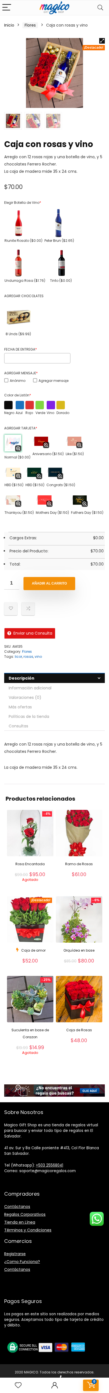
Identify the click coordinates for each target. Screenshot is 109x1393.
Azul (19, 412)
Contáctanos (17, 1206)
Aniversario (48, 453)
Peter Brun (59, 240)
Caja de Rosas (79, 1030)
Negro (9, 412)
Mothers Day (52, 512)
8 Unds (18, 334)
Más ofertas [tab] (20, 707)
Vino (50, 412)
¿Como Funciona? (22, 1261)
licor (18, 656)
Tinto (61, 280)
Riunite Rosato (23, 240)
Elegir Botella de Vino (22, 202)
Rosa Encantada (30, 864)
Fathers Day (87, 512)
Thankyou (19, 512)
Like (75, 453)
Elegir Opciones (30, 888)
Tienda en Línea (19, 1222)
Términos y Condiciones (27, 1230)
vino (38, 656)
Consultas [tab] (18, 726)
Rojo (29, 412)
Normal (17, 457)
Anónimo (17, 380)
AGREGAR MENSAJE (21, 373)
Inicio (9, 25)
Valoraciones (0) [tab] (25, 697)
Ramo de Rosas (79, 864)
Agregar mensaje (53, 380)
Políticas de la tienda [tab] (29, 716)
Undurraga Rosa (24, 280)
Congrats (60, 485)
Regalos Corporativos (25, 1214)
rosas (28, 656)
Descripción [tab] (21, 678)
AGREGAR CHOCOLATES (24, 296)
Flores (30, 25)
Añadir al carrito (49, 583)
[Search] (100, 7)
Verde (40, 412)
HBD (13, 485)
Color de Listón (17, 395)
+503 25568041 (49, 1165)
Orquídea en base (78, 950)
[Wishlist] (18, 1385)
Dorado (62, 412)
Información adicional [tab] (30, 688)
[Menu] (6, 7)
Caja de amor (33, 950)
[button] (102, 41)
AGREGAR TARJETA (20, 428)
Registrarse (15, 1254)
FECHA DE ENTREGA (20, 349)
